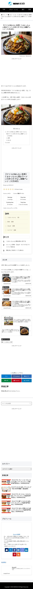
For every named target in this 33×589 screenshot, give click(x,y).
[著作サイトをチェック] (7, 550)
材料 (9, 138)
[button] (30, 403)
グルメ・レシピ (6, 339)
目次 (14, 128)
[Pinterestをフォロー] (14, 554)
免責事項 (3, 562)
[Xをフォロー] (10, 550)
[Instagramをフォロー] (22, 550)
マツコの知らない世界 (7, 342)
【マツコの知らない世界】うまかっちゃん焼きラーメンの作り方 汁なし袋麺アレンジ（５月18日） (16, 133)
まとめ (8, 142)
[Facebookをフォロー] (14, 550)
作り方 (9, 140)
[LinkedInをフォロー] (26, 550)
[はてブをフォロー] (18, 550)
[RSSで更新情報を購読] (18, 554)
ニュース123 (16, 534)
